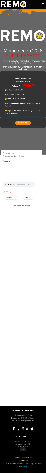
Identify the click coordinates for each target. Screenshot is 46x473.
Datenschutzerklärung (23, 457)
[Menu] (43, 4)
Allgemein (10, 153)
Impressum (23, 460)
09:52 (22, 156)
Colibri (24, 466)
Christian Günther (11, 156)
